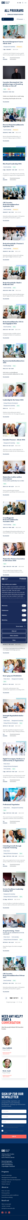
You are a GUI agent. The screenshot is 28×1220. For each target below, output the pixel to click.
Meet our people (6, 1204)
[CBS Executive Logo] (6, 3)
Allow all (14, 631)
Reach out (5, 1200)
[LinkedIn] (9, 1213)
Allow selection (14, 635)
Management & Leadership (9, 1177)
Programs (5, 1172)
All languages (20, 19)
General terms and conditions (10, 1195)
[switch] (24, 610)
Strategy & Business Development (11, 1179)
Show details (19, 626)
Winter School (6, 1184)
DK (17, 2)
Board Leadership (7, 1175)
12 (17, 1002)
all (3, 19)
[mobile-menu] (25, 3)
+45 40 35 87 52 (5, 1053)
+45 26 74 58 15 (5, 1076)
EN (20, 2)
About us (5, 1187)
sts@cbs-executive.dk (6, 1052)
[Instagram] (6, 1213)
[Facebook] (2, 1213)
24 (21, 1002)
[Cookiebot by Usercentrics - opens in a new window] (19, 579)
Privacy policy (6, 1193)
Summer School (6, 1182)
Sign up (14, 1136)
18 (19, 1002)
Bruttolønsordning (7, 1197)
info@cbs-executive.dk (8, 1208)
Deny (14, 640)
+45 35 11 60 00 (6, 1206)
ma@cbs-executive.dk (6, 1075)
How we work (5, 1191)
